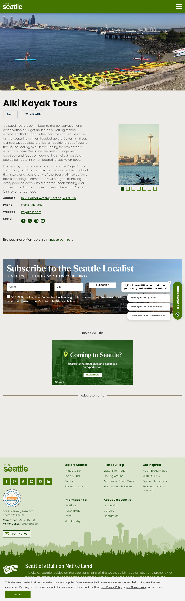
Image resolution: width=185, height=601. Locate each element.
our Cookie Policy (136, 587)
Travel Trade (73, 511)
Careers (109, 511)
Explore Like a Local (155, 481)
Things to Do (55, 240)
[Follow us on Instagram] (14, 481)
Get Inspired (152, 465)
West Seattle (33, 114)
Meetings (71, 506)
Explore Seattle (76, 465)
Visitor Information (115, 471)
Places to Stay (74, 487)
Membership (73, 521)
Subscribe (102, 285)
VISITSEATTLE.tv (151, 476)
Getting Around (114, 476)
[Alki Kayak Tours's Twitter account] (30, 222)
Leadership (111, 506)
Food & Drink (72, 476)
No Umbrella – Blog (155, 471)
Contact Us (19, 534)
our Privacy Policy (112, 587)
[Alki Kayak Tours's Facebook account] (23, 222)
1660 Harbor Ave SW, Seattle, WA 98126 (48, 198)
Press (68, 516)
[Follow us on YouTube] (39, 481)
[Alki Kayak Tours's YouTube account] (43, 222)
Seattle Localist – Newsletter (154, 489)
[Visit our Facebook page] (6, 481)
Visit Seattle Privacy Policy (56, 301)
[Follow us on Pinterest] (31, 481)
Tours (10, 114)
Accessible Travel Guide (119, 481)
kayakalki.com (31, 212)
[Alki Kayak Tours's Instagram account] (36, 222)
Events (69, 481)
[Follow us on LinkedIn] (48, 481)
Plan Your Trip (114, 465)
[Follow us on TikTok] (23, 481)
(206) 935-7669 (32, 205)
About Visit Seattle (117, 500)
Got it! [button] (18, 594)
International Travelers (118, 487)
